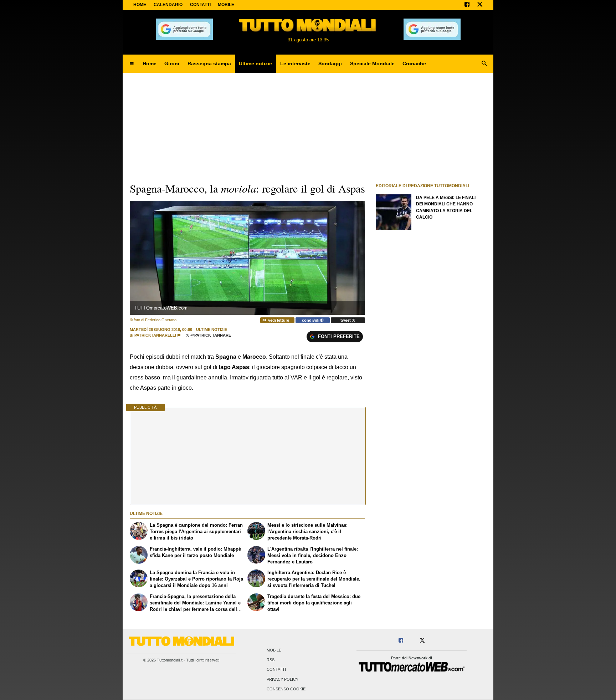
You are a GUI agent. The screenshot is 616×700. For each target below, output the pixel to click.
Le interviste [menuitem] (295, 63)
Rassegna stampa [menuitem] (209, 63)
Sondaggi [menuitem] (330, 63)
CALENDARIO (168, 4)
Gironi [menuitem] (171, 63)
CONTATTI (200, 4)
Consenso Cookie (286, 689)
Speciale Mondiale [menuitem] (372, 63)
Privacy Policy (282, 679)
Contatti (276, 670)
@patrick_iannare (210, 335)
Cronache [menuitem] (414, 63)
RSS (270, 660)
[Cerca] (484, 63)
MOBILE (226, 4)
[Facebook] (467, 5)
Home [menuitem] (149, 63)
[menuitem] (131, 63)
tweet (346, 320)
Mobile (274, 650)
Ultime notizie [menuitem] (255, 63)
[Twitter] (480, 5)
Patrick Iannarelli (155, 335)
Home (139, 4)
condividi (311, 320)
